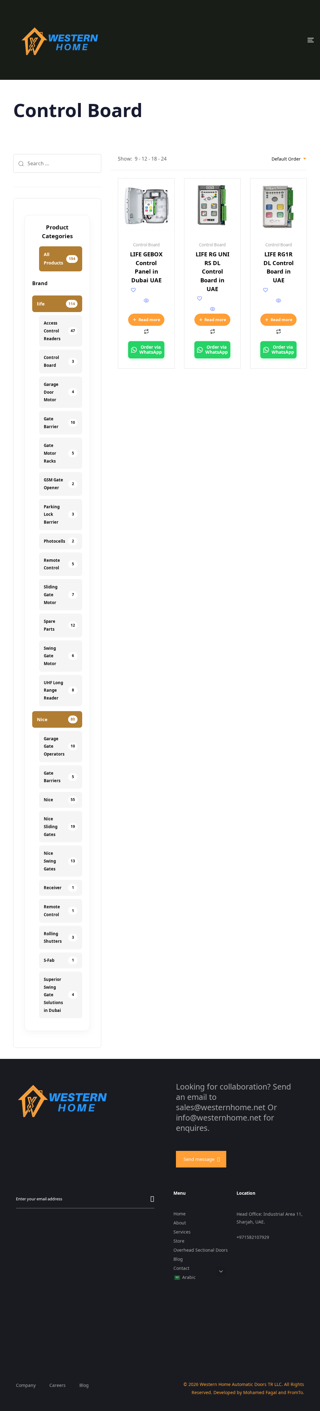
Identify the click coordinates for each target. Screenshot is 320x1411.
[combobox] (289, 159)
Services (182, 1232)
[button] (221, 1271)
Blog (178, 1259)
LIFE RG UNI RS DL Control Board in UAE (212, 271)
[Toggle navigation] (262, 40)
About (179, 1223)
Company (26, 1385)
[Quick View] (146, 301)
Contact (181, 1268)
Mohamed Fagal (260, 1392)
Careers (57, 1385)
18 (154, 158)
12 (144, 158)
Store (178, 1241)
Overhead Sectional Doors (200, 1250)
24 (164, 158)
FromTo (295, 1392)
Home (179, 1214)
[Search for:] (57, 163)
